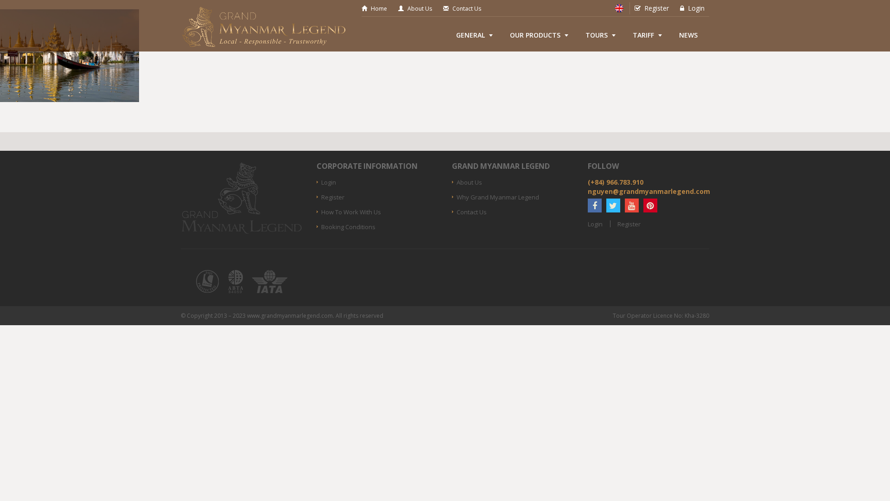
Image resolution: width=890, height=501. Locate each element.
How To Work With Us (351, 212)
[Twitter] (613, 205)
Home (379, 9)
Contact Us (466, 9)
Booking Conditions (348, 227)
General (470, 35)
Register (656, 8)
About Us (419, 9)
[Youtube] (632, 205)
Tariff (643, 35)
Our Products (535, 35)
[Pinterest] (650, 205)
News (688, 35)
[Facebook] (595, 205)
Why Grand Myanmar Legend (498, 197)
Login (696, 8)
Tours (596, 35)
